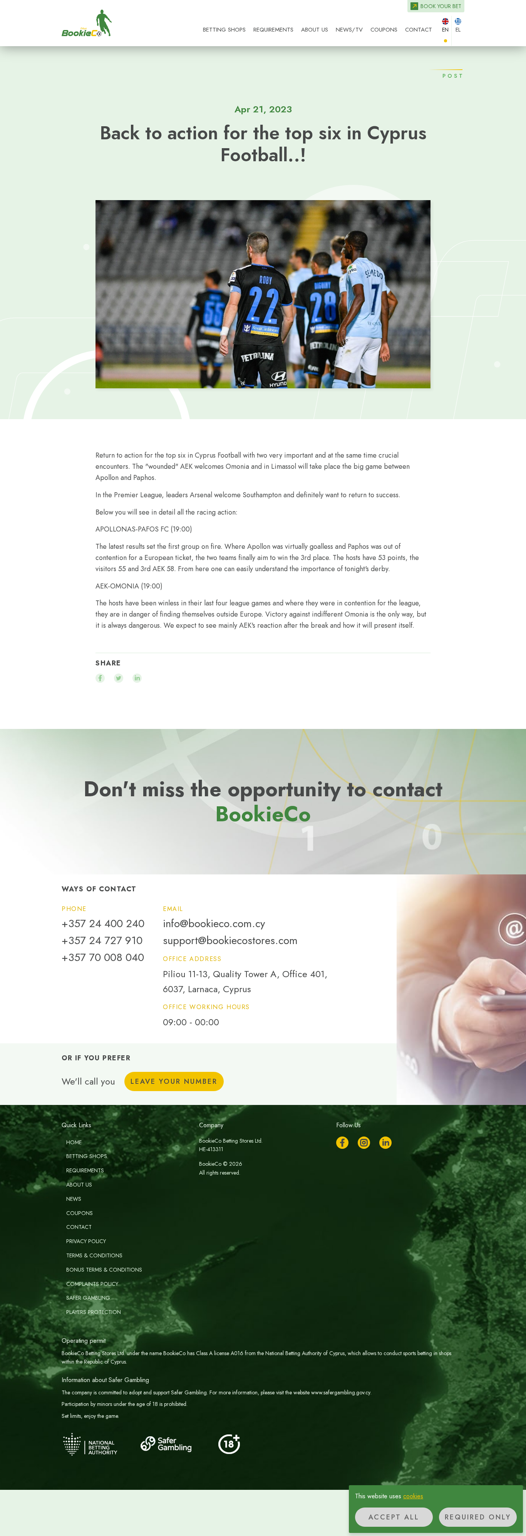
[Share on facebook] (100, 678)
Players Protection (93, 1312)
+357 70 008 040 (103, 957)
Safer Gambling (88, 1297)
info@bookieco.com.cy (214, 923)
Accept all (394, 1517)
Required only (478, 1517)
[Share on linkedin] (137, 678)
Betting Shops (224, 29)
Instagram (364, 1143)
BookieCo (87, 23)
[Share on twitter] (118, 678)
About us (314, 29)
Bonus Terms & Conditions (104, 1269)
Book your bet (440, 6)
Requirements (273, 29)
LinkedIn (385, 1143)
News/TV (349, 29)
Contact (418, 29)
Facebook (342, 1143)
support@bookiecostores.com (230, 940)
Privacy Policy (86, 1241)
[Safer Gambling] (177, 1444)
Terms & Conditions (94, 1255)
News (73, 1199)
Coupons (383, 29)
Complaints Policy (92, 1284)
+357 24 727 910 (102, 940)
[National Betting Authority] (100, 1444)
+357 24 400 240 (103, 923)
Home (74, 1142)
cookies (413, 1496)
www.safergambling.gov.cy (340, 1392)
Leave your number (174, 1081)
